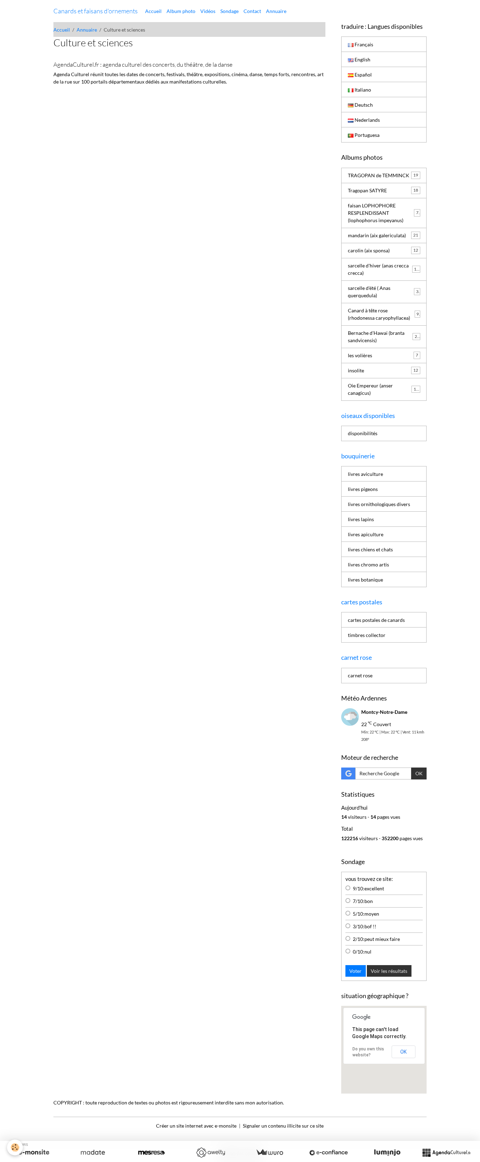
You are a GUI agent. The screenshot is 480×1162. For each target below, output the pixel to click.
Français (363, 44)
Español (362, 75)
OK (419, 773)
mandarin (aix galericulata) (383, 235)
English (361, 59)
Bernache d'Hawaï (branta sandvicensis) (384, 336)
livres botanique (365, 580)
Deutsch (363, 105)
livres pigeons (363, 489)
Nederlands (366, 120)
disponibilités (362, 433)
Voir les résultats (389, 971)
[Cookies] (15, 1147)
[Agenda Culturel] (446, 1152)
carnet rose (360, 675)
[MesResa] (151, 1152)
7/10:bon (363, 901)
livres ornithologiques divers (379, 504)
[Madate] (92, 1152)
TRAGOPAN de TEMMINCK (383, 175)
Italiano (362, 90)
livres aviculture (365, 474)
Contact (252, 11)
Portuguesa (366, 135)
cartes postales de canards (376, 620)
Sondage (229, 11)
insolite (383, 370)
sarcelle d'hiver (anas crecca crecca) (383, 269)
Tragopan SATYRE (383, 190)
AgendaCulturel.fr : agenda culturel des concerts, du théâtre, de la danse (143, 64)
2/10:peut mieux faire (376, 939)
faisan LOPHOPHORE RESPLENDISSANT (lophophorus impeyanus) (384, 212)
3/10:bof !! (364, 926)
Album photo (181, 11)
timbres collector (366, 635)
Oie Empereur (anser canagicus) (383, 389)
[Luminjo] (387, 1152)
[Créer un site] (33, 1152)
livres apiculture (365, 534)
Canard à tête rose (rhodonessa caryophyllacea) (383, 314)
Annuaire (276, 11)
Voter (355, 971)
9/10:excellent (368, 888)
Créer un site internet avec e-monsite (196, 1126)
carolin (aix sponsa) (383, 250)
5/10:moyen (366, 914)
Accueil (153, 11)
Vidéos (207, 11)
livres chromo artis (368, 564)
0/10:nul (362, 952)
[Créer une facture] (269, 1152)
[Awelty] (210, 1152)
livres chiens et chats (370, 549)
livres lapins (361, 519)
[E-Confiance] (328, 1152)
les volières (383, 355)
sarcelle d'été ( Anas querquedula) (383, 291)
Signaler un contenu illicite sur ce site (283, 1126)
